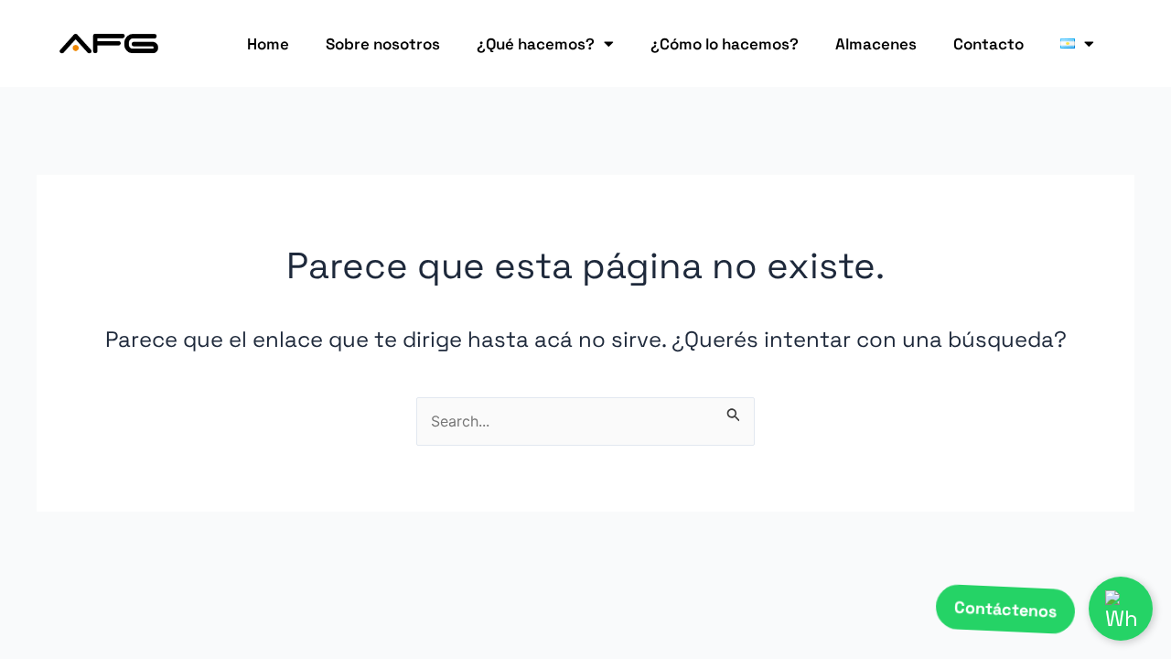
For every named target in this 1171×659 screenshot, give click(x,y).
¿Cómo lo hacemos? (724, 44)
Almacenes (876, 44)
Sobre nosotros (383, 44)
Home (268, 44)
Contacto (988, 44)
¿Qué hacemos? (536, 44)
